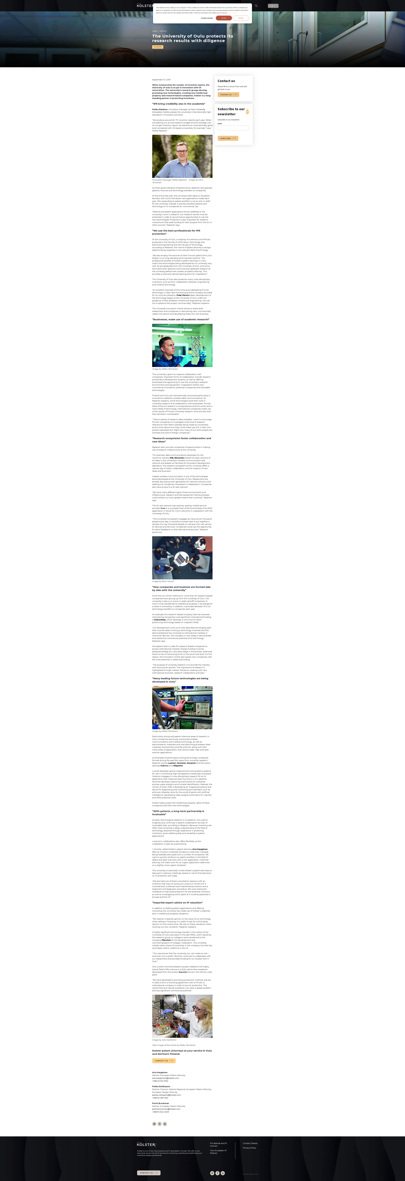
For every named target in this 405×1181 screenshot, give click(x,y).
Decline (240, 18)
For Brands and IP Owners (218, 1144)
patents (163, 31)
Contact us (226, 95)
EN (272, 6)
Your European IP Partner (218, 1151)
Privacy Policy (231, 13)
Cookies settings (207, 18)
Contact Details (250, 1143)
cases (154, 31)
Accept (223, 18)
